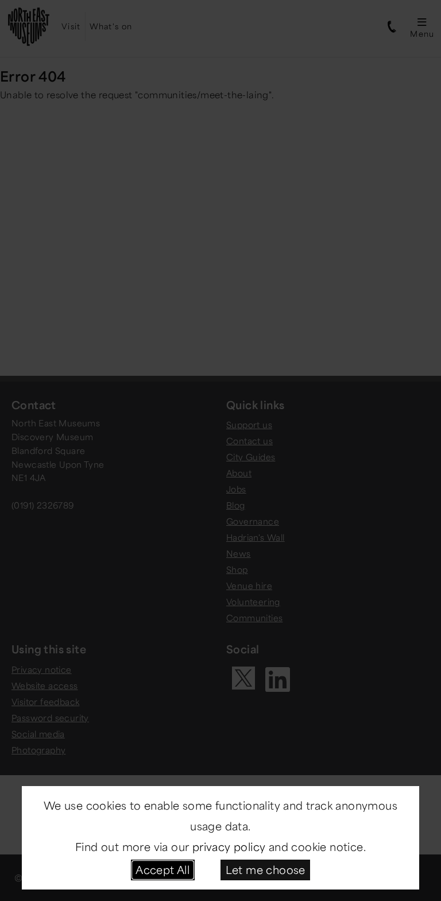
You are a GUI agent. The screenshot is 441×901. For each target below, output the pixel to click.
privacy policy (229, 846)
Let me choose (265, 869)
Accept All (162, 869)
